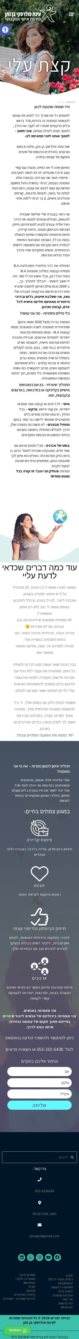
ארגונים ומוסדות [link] (63, 1295)
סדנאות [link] (30, 1291)
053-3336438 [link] (44, 1191)
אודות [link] (32, 1287)
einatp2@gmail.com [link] (44, 1236)
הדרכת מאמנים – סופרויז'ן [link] (19, 1299)
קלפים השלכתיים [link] (24, 1294)
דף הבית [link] (70, 101)
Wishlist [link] (67, 1307)
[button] (71, 14)
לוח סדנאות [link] (65, 1303)
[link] (5, 29)
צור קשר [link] (67, 1299)
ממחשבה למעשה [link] (62, 1287)
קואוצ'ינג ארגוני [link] (25, 1279)
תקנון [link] (69, 1275)
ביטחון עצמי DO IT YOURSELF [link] (60, 1281)
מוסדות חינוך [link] (27, 1275)
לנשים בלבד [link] (65, 1291)
